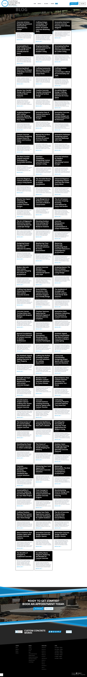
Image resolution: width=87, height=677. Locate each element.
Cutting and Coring (31, 660)
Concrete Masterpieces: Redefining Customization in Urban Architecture (62, 224)
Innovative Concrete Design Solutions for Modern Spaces (43, 534)
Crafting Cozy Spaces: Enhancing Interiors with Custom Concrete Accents (24, 292)
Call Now (82, 3)
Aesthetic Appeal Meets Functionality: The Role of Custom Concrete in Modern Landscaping (62, 337)
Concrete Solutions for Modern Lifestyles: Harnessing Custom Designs (62, 160)
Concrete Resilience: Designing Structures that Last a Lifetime (43, 424)
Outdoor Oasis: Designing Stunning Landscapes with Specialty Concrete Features (62, 447)
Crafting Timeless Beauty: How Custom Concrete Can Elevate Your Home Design (24, 515)
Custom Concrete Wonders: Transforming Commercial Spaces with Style (43, 270)
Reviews (17, 651)
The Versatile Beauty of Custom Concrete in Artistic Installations (43, 181)
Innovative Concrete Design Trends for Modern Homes (62, 534)
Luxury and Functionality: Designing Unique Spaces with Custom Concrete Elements (62, 359)
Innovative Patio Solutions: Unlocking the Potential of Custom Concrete (62, 314)
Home (17, 647)
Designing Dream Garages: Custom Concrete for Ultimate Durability (24, 246)
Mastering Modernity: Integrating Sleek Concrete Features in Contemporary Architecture (62, 247)
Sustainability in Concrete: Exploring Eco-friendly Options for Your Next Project (24, 492)
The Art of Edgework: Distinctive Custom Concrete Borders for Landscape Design (24, 223)
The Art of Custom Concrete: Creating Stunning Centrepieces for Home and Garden (61, 202)
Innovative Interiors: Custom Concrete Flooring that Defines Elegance (62, 24)
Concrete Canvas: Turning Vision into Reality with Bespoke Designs (24, 314)
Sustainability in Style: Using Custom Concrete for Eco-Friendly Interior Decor (24, 49)
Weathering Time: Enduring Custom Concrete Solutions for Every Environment (42, 246)
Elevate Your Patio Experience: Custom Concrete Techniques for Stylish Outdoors (43, 515)
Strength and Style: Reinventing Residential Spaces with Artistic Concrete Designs (24, 381)
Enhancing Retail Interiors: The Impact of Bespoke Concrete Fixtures (24, 70)
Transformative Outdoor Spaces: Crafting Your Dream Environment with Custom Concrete (24, 403)
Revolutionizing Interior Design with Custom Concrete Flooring (62, 492)
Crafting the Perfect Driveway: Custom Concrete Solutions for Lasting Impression (43, 359)
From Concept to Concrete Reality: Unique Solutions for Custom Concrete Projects (43, 493)
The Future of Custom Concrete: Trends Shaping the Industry (43, 446)
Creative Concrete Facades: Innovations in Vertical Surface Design (43, 93)
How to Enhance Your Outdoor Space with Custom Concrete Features (24, 535)
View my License (48, 608)
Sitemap (17, 652)
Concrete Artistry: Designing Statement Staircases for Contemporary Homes (24, 25)
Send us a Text (74, 3)
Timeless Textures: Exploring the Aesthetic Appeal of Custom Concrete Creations (43, 315)
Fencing (30, 650)
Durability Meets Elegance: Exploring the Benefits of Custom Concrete (43, 555)
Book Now (69, 631)
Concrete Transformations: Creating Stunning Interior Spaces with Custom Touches (43, 403)
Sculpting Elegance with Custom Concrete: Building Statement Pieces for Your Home (24, 116)
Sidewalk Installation (32, 655)
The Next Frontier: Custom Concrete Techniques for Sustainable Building (24, 159)
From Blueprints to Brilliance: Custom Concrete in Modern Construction (43, 201)
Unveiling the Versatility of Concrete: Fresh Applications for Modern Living (60, 425)
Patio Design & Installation (33, 658)
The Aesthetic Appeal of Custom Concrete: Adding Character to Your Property (24, 358)
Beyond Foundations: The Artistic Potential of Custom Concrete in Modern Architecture (24, 337)
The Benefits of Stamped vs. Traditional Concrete (24, 554)
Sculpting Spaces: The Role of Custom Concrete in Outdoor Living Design (62, 270)
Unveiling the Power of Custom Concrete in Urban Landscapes (24, 446)
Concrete (30, 647)
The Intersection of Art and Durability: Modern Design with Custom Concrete (24, 424)
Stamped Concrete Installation (33, 657)
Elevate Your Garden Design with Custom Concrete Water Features (24, 93)
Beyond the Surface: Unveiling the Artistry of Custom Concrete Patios (43, 137)
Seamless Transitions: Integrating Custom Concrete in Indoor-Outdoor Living (43, 160)
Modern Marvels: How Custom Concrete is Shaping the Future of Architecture (24, 270)
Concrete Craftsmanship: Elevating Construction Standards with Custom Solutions (23, 470)
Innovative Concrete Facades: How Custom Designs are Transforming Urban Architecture (62, 116)
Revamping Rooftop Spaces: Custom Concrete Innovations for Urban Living (62, 48)
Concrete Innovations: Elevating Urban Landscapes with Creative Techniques (43, 337)
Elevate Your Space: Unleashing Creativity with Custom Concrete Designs (24, 202)
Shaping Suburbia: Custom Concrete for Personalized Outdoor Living (43, 48)
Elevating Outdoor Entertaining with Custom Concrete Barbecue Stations (42, 223)
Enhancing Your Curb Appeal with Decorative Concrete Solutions (43, 469)
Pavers (30, 652)
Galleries (17, 649)
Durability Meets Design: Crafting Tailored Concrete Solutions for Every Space (61, 93)
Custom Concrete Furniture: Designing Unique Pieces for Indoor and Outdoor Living (24, 138)
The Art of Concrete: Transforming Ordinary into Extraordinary (62, 515)
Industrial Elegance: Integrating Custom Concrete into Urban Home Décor (62, 181)
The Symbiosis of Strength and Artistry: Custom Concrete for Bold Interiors (61, 292)
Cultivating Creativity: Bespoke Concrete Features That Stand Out (62, 402)
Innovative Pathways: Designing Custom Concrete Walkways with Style (62, 137)
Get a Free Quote (38, 608)
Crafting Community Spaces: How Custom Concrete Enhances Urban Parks (43, 70)
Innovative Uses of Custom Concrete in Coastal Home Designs (43, 115)
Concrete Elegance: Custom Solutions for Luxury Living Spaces (24, 180)
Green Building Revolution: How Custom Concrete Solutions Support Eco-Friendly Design (43, 292)
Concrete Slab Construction (33, 653)
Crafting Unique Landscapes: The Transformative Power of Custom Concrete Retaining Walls (43, 26)
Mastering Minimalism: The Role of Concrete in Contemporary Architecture (62, 469)
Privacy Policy (83, 674)
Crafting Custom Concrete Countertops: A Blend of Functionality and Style (62, 71)
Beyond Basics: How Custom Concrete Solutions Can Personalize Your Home (62, 381)
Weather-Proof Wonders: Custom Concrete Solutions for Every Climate (42, 380)
